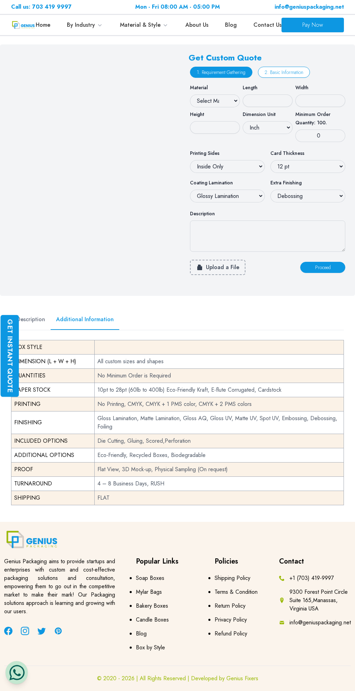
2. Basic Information (284, 72)
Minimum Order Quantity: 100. (312, 118)
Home (43, 25)
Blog (231, 25)
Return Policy (230, 606)
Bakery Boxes (152, 606)
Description (202, 213)
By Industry (81, 25)
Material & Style (140, 25)
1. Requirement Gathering (221, 72)
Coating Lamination (211, 182)
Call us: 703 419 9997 (41, 7)
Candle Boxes (152, 620)
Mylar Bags (149, 592)
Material (199, 87)
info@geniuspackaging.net (309, 7)
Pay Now (312, 25)
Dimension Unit (259, 114)
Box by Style (150, 647)
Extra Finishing (286, 182)
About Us (196, 25)
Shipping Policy (232, 578)
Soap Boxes (150, 578)
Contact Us (267, 25)
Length (250, 87)
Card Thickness (287, 153)
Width (302, 87)
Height (197, 114)
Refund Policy (231, 634)
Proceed (323, 267)
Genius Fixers (242, 678)
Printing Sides (204, 153)
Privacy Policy (231, 620)
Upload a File (222, 267)
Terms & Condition (236, 592)
